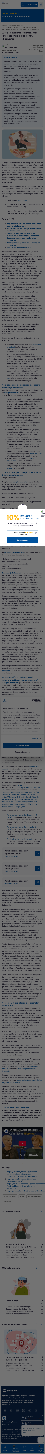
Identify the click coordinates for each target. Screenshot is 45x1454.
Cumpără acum (22, 540)
